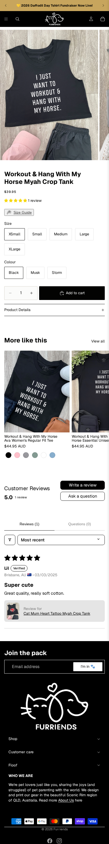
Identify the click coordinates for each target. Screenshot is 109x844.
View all (98, 341)
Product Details (17, 309)
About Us (66, 800)
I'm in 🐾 (88, 666)
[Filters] (9, 540)
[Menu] (6, 19)
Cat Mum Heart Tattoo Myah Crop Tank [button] (57, 613)
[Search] (17, 19)
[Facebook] (50, 841)
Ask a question (82, 496)
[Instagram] (59, 841)
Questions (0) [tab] (79, 524)
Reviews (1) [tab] (29, 524)
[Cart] (102, 19)
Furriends (60, 829)
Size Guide (22, 212)
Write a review (83, 485)
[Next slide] (99, 405)
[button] (16, 200)
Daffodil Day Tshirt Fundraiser (54, 5)
